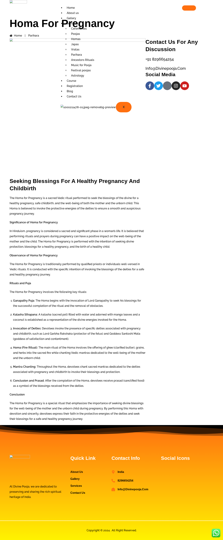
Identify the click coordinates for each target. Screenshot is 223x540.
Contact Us (74, 96)
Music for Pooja (81, 65)
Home (71, 7)
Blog (70, 91)
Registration (75, 86)
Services (72, 23)
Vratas (75, 49)
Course (71, 80)
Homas (75, 39)
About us (73, 13)
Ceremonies (79, 28)
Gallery (71, 18)
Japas (75, 44)
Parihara (76, 54)
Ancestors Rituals (82, 60)
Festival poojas (81, 70)
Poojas (75, 33)
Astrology (77, 75)
